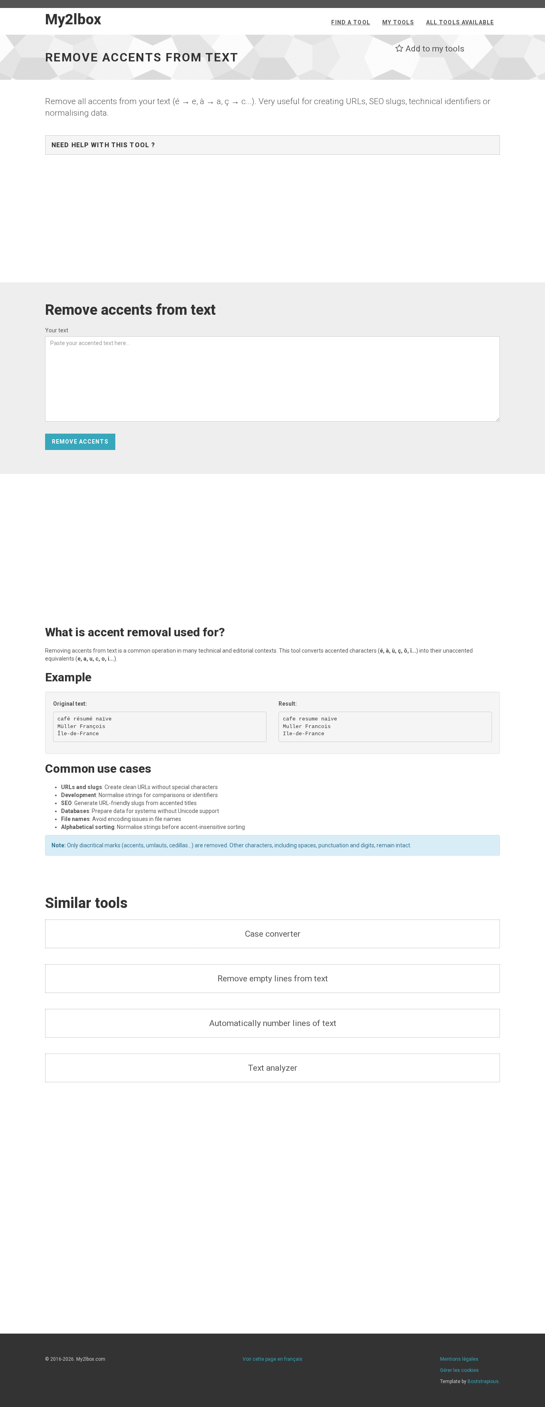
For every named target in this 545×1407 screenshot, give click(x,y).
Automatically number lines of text (272, 1023)
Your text (56, 330)
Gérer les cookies (459, 1370)
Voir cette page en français (272, 1359)
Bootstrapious (483, 1381)
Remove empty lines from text (272, 978)
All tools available (460, 22)
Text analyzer (272, 1068)
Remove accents (80, 441)
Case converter (272, 934)
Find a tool (350, 22)
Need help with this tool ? (103, 145)
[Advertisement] (272, 222)
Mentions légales (459, 1359)
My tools (398, 22)
